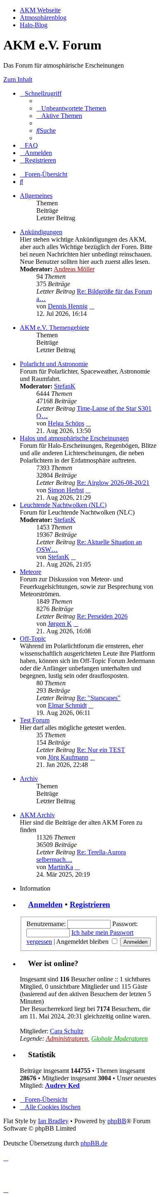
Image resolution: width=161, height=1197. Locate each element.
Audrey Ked (62, 1085)
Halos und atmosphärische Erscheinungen (74, 438)
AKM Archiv (37, 814)
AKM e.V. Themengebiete (54, 327)
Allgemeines (36, 195)
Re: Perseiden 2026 (102, 616)
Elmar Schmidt (67, 705)
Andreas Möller (74, 269)
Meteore (30, 571)
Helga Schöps (66, 423)
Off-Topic (33, 638)
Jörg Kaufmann (68, 757)
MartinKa (60, 866)
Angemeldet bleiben (83, 941)
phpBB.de (93, 1143)
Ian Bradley (53, 1120)
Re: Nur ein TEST (101, 749)
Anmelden (45, 904)
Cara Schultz (66, 1031)
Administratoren (67, 1038)
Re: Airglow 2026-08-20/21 (113, 482)
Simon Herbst (66, 490)
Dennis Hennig (68, 306)
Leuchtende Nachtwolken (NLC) (63, 504)
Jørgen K (60, 623)
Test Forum (35, 720)
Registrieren (90, 904)
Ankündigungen (41, 231)
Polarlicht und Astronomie (54, 363)
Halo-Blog (33, 24)
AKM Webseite (40, 10)
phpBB (116, 1120)
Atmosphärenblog (43, 17)
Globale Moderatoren (119, 1038)
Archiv (29, 778)
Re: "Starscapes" (99, 697)
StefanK (65, 386)
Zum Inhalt (17, 79)
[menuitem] (71, 108)
